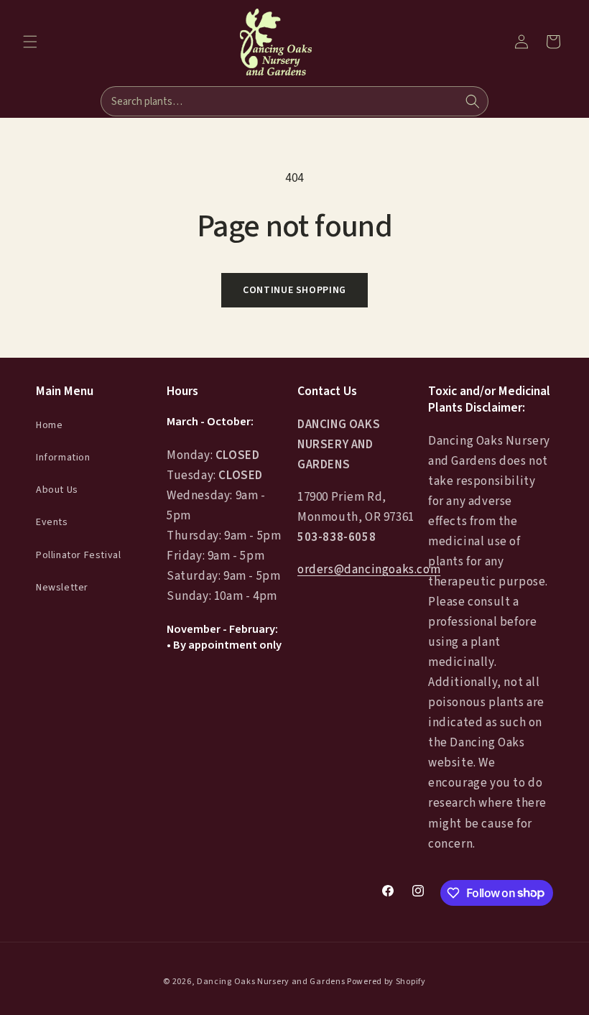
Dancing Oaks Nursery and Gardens (271, 981)
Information (63, 457)
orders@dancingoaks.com (368, 569)
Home (49, 425)
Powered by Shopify (386, 981)
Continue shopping (294, 290)
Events (52, 522)
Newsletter (62, 587)
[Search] (472, 101)
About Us (57, 490)
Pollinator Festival (78, 555)
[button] (30, 41)
